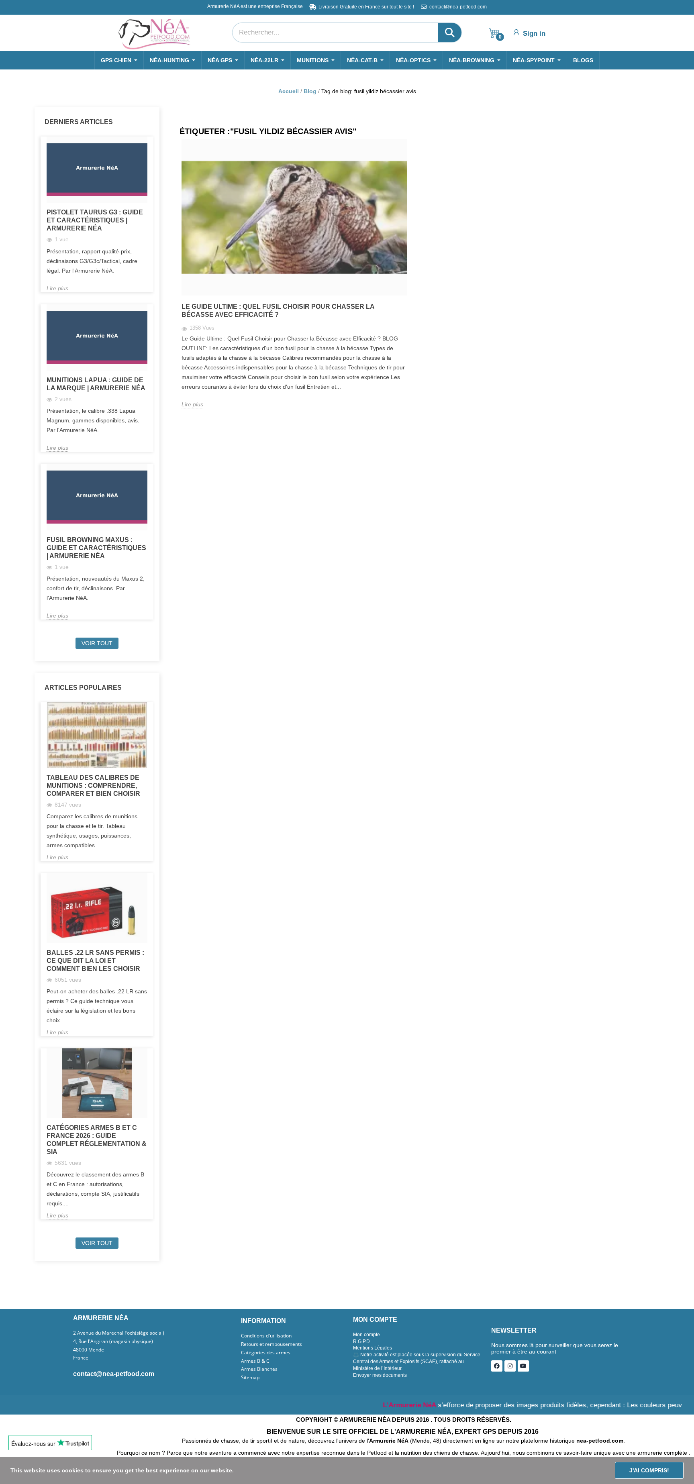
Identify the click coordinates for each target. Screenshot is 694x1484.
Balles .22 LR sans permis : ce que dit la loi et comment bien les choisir (95, 960)
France (80, 1358)
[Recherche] (449, 32)
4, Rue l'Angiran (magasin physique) (113, 1341)
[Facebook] (496, 1366)
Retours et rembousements (271, 1344)
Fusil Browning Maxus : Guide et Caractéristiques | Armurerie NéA (96, 547)
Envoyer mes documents (380, 1375)
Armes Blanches (259, 1369)
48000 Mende (88, 1350)
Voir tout (97, 643)
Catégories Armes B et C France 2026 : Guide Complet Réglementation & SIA (97, 1139)
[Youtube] (523, 1366)
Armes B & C (255, 1361)
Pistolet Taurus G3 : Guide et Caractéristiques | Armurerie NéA (95, 220)
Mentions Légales (372, 1348)
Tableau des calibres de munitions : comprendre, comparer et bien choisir (93, 785)
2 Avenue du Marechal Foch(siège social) (118, 1333)
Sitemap (250, 1377)
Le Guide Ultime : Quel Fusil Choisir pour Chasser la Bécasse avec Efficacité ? (278, 310)
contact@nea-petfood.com (113, 1373)
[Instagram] (510, 1366)
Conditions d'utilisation (266, 1336)
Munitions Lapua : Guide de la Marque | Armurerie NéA (96, 384)
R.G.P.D (361, 1341)
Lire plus (57, 288)
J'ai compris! (649, 1470)
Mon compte (366, 1334)
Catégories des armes (265, 1353)
